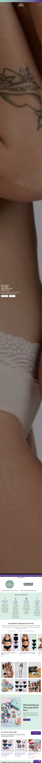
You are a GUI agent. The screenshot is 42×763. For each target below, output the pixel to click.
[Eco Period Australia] (21, 4)
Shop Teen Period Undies (21, 675)
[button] (38, 4)
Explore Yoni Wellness (35, 672)
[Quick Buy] (17, 649)
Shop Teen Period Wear (36, 733)
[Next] (40, 584)
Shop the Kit (27, 719)
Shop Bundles (20, 687)
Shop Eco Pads (6, 689)
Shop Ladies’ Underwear (7, 675)
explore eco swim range (35, 689)
